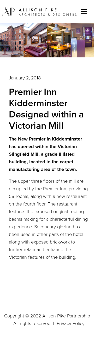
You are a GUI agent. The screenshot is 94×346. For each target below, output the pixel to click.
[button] (85, 11)
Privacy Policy (71, 323)
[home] (40, 11)
